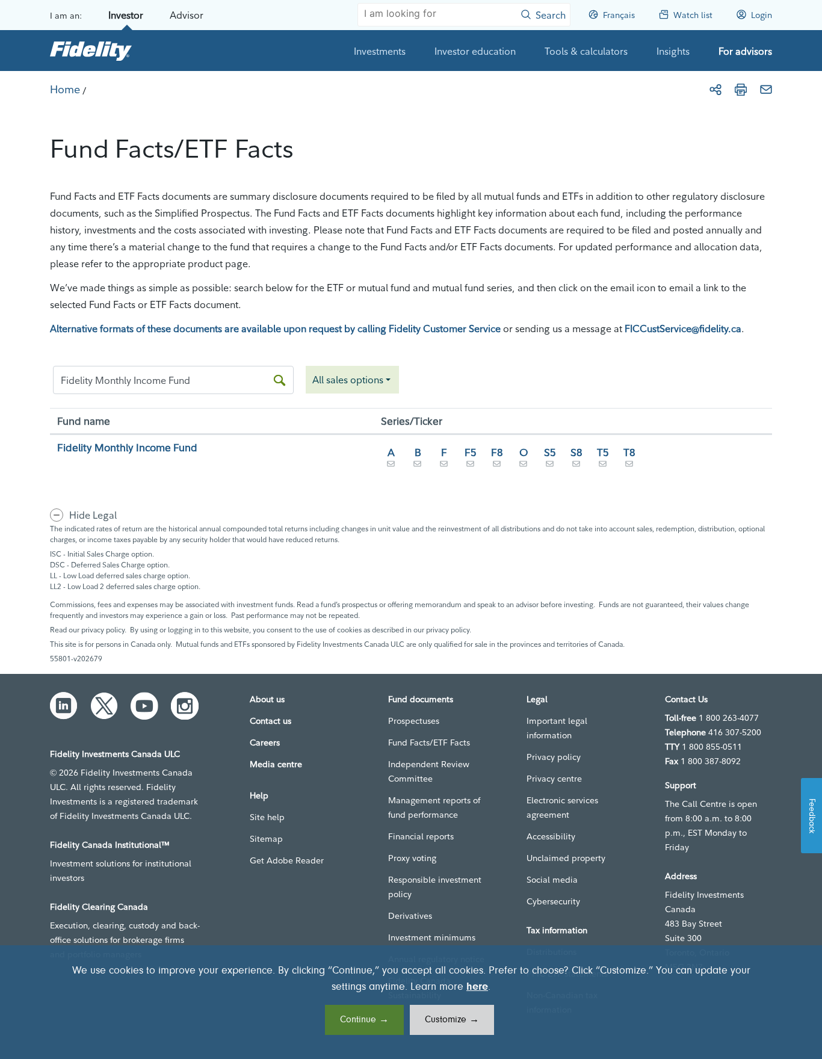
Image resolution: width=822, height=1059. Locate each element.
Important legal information (557, 728)
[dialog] (411, 1002)
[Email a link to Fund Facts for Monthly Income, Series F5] (471, 466)
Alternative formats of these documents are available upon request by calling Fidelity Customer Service (275, 329)
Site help (267, 817)
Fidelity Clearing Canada (99, 906)
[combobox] (352, 380)
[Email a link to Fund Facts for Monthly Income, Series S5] (550, 466)
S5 (550, 452)
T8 (629, 452)
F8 (497, 452)
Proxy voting (412, 858)
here (477, 987)
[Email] (766, 90)
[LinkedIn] (64, 706)
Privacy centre (554, 778)
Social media (552, 879)
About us (267, 699)
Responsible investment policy (434, 887)
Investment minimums (431, 937)
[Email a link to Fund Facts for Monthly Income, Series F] (444, 466)
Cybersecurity (553, 901)
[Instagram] (185, 706)
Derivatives (410, 915)
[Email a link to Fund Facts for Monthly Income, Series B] (418, 466)
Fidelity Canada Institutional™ (110, 844)
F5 (471, 452)
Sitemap (266, 838)
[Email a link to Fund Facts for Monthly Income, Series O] (524, 466)
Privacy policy (554, 757)
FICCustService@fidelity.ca (683, 329)
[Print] (741, 90)
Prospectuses (413, 720)
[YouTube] (144, 706)
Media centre (276, 764)
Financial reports (421, 836)
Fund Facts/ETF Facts (429, 742)
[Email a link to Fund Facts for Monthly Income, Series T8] (629, 466)
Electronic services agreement (562, 807)
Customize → (452, 1020)
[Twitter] (104, 706)
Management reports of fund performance (434, 807)
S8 (576, 452)
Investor (125, 15)
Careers (265, 742)
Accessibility (551, 836)
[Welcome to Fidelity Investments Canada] (91, 50)
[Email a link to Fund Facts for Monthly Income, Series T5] (603, 466)
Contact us (270, 720)
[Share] (715, 90)
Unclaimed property (566, 858)
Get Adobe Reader (287, 860)
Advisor (186, 15)
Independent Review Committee (428, 771)
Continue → (364, 1020)
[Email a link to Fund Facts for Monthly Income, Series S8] (576, 466)
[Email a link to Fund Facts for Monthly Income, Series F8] (497, 466)
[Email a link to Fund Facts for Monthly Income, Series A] (391, 466)
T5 (603, 452)
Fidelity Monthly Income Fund (127, 447)
